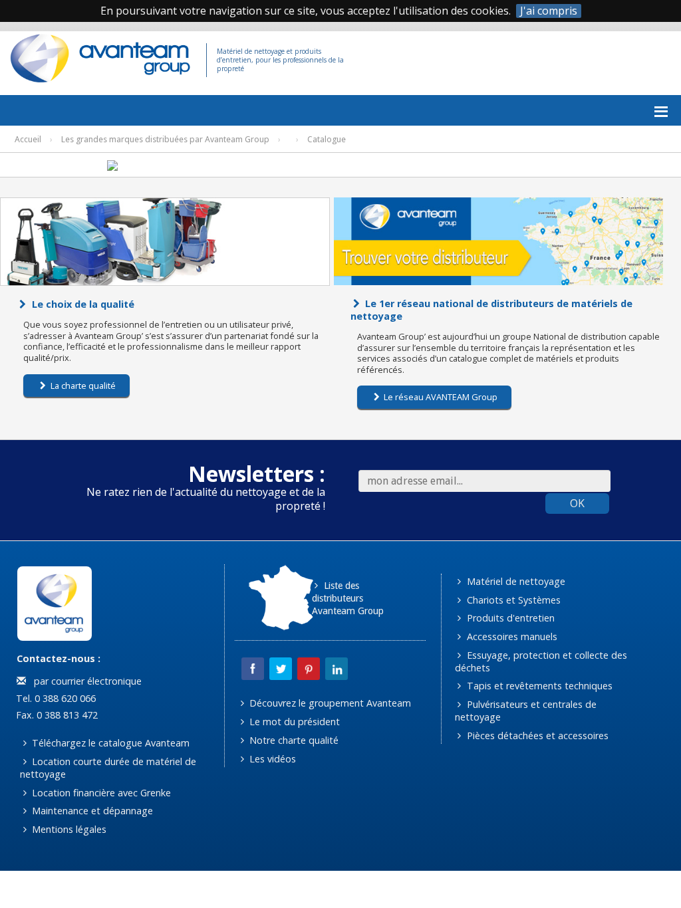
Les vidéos (271, 758)
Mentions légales (67, 829)
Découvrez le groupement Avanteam (329, 703)
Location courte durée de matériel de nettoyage (108, 767)
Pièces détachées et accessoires (536, 735)
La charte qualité (82, 386)
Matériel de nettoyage (514, 581)
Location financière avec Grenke (100, 792)
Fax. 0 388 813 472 (55, 715)
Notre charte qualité (293, 740)
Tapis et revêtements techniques (538, 685)
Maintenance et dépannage (91, 810)
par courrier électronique (85, 681)
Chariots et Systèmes (512, 600)
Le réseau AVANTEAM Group (439, 397)
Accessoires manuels (510, 636)
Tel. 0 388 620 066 (54, 698)
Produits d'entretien (509, 618)
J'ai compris (548, 11)
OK (577, 503)
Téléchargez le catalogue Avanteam (109, 743)
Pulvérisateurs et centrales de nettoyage (526, 710)
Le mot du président (293, 721)
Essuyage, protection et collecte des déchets (541, 661)
